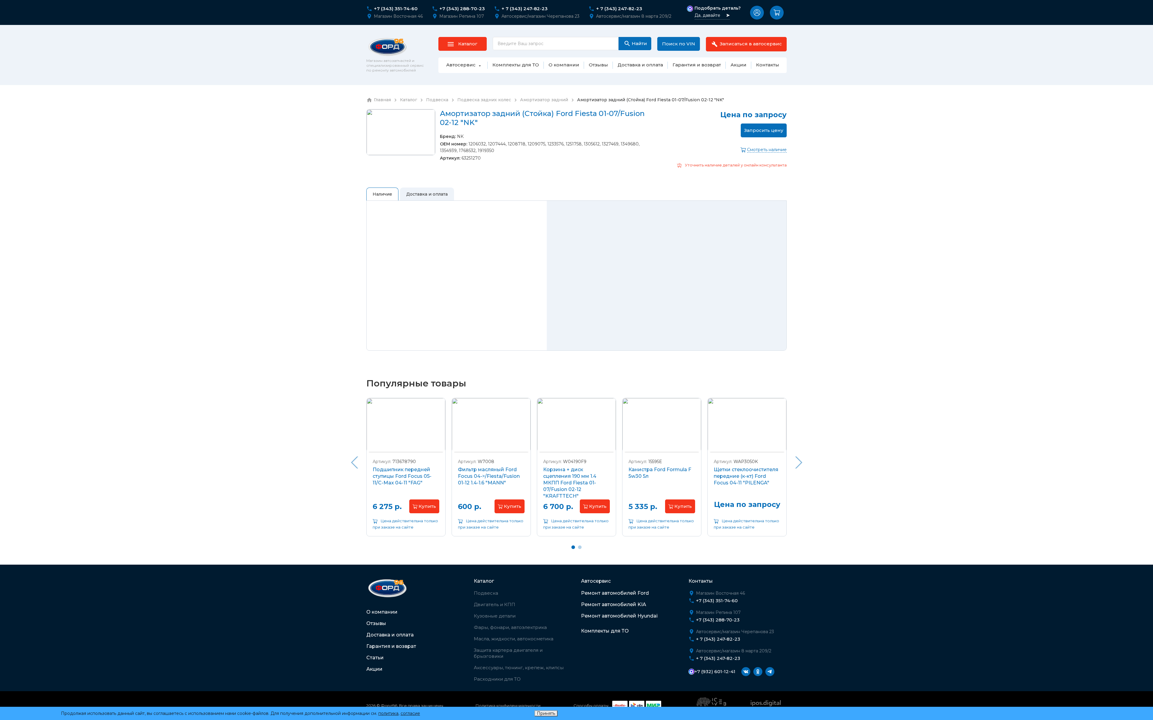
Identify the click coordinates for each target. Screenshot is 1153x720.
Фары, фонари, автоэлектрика (510, 627)
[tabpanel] (406, 471)
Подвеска (486, 593)
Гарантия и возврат (391, 646)
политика (388, 713)
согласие (410, 713)
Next (799, 462)
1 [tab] (573, 547)
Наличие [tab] (382, 194)
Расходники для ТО (497, 679)
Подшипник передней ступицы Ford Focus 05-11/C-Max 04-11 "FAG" (402, 476)
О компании (382, 612)
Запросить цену (763, 130)
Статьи (375, 658)
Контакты (700, 581)
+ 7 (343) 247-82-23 (524, 8)
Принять (546, 713)
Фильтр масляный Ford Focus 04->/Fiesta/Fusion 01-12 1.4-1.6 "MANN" (489, 476)
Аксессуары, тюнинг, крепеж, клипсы (519, 667)
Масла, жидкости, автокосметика (513, 639)
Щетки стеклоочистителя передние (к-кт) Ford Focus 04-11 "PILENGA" (746, 476)
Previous (354, 462)
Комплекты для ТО (605, 631)
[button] (757, 13)
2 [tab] (580, 547)
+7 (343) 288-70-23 (462, 8)
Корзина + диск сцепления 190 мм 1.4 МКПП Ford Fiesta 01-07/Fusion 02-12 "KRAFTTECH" (569, 483)
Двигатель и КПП (494, 604)
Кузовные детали (495, 616)
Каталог (484, 581)
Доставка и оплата (390, 635)
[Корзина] (777, 13)
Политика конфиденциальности (508, 705)
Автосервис (596, 581)
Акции (374, 669)
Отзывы (376, 623)
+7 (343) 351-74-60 (396, 8)
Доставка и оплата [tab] (427, 194)
